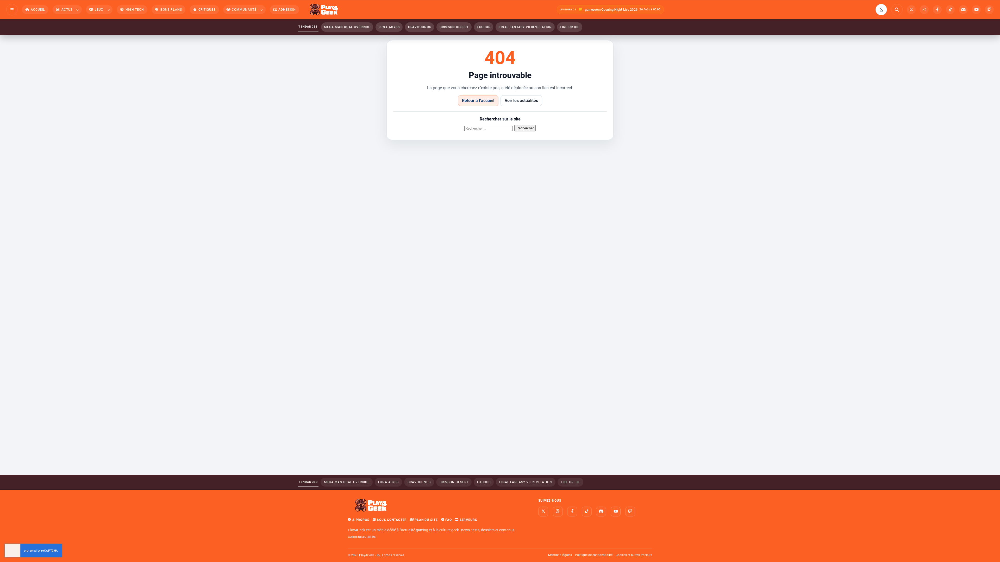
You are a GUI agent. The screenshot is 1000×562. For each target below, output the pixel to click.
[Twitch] (989, 9)
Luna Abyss (389, 27)
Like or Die (569, 27)
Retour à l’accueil (478, 100)
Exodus (483, 27)
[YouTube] (976, 9)
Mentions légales (560, 555)
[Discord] (963, 9)
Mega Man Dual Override (347, 27)
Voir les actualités (521, 100)
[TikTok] (950, 9)
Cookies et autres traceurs (634, 555)
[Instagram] (924, 9)
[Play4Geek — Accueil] (324, 9)
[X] (911, 9)
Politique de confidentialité (593, 555)
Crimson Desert (454, 27)
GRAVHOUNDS (419, 27)
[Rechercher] (897, 9)
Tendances (308, 26)
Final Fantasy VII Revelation (525, 27)
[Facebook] (937, 9)
